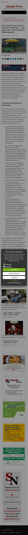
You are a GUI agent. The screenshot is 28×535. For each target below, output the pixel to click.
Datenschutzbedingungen (14, 282)
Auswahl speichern (14, 273)
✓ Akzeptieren (14, 269)
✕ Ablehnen (14, 277)
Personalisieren (14, 280)
